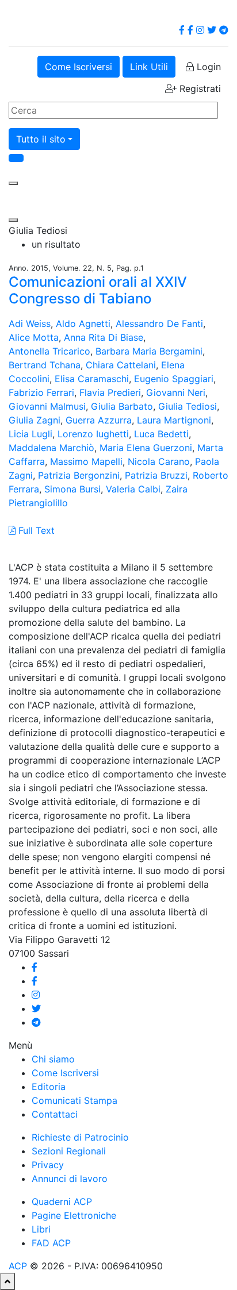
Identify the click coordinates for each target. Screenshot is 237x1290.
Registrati (199, 88)
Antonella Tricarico (49, 351)
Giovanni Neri (175, 392)
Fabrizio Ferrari (41, 392)
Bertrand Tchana (45, 365)
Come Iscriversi (78, 66)
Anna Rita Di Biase (103, 337)
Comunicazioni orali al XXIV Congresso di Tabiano (98, 290)
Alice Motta (34, 337)
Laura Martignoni (174, 420)
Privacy (48, 1164)
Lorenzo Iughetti (93, 434)
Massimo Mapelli (86, 461)
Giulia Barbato (122, 406)
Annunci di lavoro (70, 1178)
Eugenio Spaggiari (173, 378)
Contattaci (55, 1114)
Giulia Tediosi (187, 406)
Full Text (35, 530)
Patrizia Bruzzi (156, 475)
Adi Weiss (30, 323)
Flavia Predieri (110, 392)
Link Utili (149, 66)
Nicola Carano (159, 461)
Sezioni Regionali (69, 1151)
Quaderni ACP (62, 1201)
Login (207, 66)
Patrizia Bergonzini (79, 475)
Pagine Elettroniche (74, 1215)
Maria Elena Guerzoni (146, 447)
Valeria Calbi (133, 489)
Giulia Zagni (34, 420)
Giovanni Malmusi (47, 406)
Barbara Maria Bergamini (148, 351)
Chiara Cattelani (121, 365)
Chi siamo (53, 1059)
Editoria (49, 1086)
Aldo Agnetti (83, 323)
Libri (41, 1229)
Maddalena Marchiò (51, 447)
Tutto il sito (41, 139)
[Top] (7, 1281)
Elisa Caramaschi (92, 378)
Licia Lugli (30, 434)
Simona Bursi (72, 489)
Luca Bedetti (161, 434)
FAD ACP (51, 1243)
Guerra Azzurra (99, 420)
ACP (18, 1266)
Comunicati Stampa (74, 1100)
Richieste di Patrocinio (80, 1137)
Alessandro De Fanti (159, 323)
